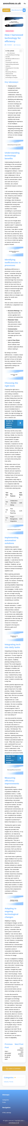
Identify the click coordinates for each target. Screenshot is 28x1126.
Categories (5, 1100)
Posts (4, 1102)
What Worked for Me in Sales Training (11, 10)
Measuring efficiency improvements (11, 72)
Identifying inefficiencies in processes (12, 59)
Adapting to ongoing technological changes (11, 76)
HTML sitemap (6, 1112)
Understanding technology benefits (12, 55)
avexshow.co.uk (12, 3)
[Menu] (25, 3)
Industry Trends (9, 31)
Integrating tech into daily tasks (12, 69)
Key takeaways (11, 53)
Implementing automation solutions (12, 65)
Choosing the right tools (12, 62)
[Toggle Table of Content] (20, 51)
